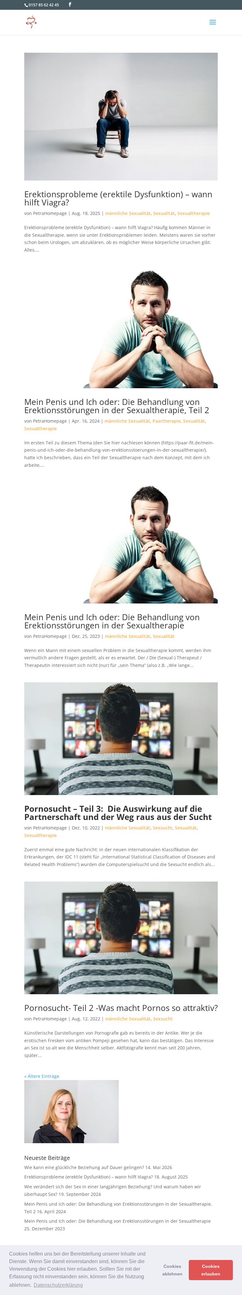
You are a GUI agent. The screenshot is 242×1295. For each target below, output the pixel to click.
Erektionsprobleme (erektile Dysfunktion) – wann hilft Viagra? (118, 198)
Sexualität (164, 213)
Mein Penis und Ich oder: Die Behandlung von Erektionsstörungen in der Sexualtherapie (112, 621)
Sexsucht (162, 828)
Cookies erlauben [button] (210, 1270)
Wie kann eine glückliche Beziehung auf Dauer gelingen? (84, 1167)
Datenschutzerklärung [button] (58, 1285)
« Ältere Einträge (41, 1076)
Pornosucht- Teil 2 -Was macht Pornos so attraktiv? (121, 1007)
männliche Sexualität (128, 213)
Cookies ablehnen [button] (172, 1270)
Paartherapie (167, 421)
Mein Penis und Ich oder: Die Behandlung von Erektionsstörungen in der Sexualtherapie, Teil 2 (116, 406)
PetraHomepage (50, 213)
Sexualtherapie (193, 213)
